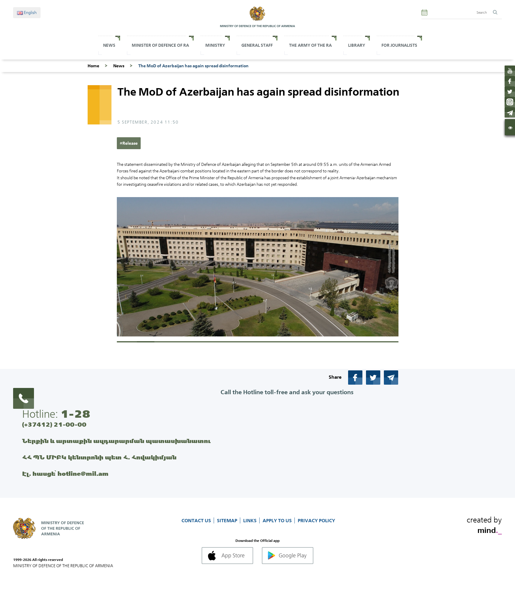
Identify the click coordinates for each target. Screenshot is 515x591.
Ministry (215, 45)
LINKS (250, 520)
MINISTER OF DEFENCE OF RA (160, 45)
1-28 (75, 414)
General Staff (257, 45)
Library (356, 45)
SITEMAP (227, 520)
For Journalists (399, 45)
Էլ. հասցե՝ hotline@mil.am (65, 473)
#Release (129, 143)
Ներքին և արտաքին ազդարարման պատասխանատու (116, 441)
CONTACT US (197, 520)
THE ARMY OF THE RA (310, 45)
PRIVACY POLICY (316, 520)
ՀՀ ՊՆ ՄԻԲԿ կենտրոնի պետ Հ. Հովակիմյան (99, 457)
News (109, 45)
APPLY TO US (278, 520)
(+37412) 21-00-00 (54, 424)
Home (93, 65)
